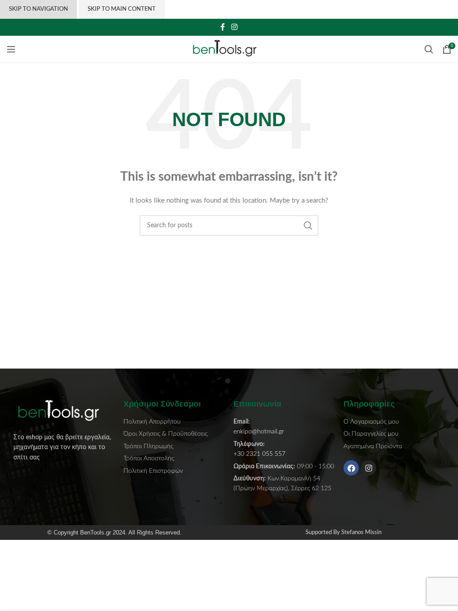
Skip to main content (122, 9)
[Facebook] (351, 467)
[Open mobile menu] (11, 49)
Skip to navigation (38, 9)
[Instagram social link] (234, 27)
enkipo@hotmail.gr (258, 432)
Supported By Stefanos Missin (343, 532)
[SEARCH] (308, 225)
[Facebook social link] (223, 27)
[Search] (429, 49)
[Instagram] (368, 467)
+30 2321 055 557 (259, 454)
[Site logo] (229, 49)
